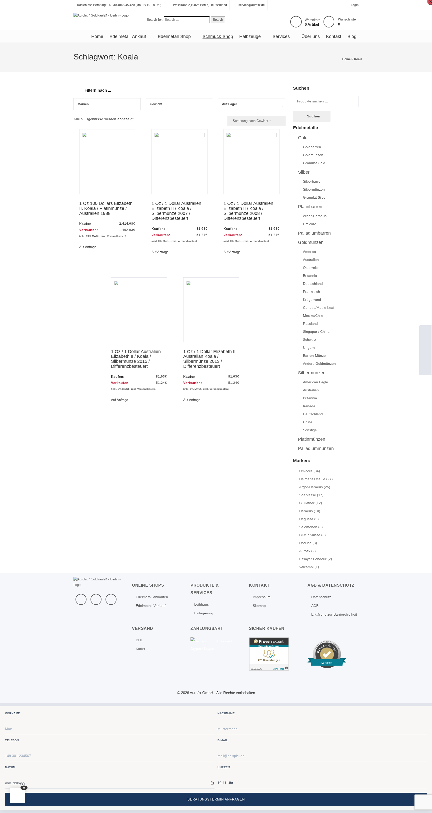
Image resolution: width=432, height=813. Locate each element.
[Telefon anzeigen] (425, 344)
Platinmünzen (311, 439)
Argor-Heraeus (314, 216)
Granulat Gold (314, 163)
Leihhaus (201, 604)
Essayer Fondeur (312, 559)
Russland (310, 324)
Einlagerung (203, 613)
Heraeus (306, 511)
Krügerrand (312, 300)
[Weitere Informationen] (101, 15)
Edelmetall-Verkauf (151, 606)
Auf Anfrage (87, 247)
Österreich (311, 268)
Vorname (12, 713)
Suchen (313, 116)
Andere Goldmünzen (319, 364)
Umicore (309, 224)
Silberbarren (312, 181)
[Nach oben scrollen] (421, 802)
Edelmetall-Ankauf (128, 36)
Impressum (261, 597)
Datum (10, 767)
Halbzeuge (250, 36)
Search (218, 19)
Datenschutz (321, 597)
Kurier (140, 649)
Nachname (226, 713)
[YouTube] (96, 599)
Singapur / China (316, 332)
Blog (352, 36)
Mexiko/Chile (313, 316)
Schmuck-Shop (217, 36)
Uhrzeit (224, 767)
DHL (139, 640)
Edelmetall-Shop (174, 36)
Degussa (306, 519)
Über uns (311, 36)
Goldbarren (312, 147)
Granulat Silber (315, 197)
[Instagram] (111, 599)
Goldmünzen (313, 155)
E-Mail (223, 740)
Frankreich (311, 292)
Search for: (155, 19)
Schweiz (309, 340)
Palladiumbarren (314, 233)
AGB (314, 606)
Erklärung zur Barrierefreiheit (334, 614)
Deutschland (313, 284)
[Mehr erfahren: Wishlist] (329, 22)
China (307, 422)
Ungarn (309, 348)
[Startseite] (425, 331)
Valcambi (306, 567)
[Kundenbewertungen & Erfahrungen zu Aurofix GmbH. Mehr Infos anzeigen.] (269, 654)
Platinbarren (310, 206)
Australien (311, 260)
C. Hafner (306, 503)
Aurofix (304, 551)
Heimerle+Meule (312, 479)
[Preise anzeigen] (425, 369)
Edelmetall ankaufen (152, 597)
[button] (17, 795)
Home (97, 36)
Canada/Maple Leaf (318, 308)
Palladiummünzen (316, 448)
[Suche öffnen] (425, 356)
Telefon (12, 740)
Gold (303, 137)
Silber (304, 172)
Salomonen (308, 527)
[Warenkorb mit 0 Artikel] (296, 21)
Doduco (305, 543)
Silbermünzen (314, 189)
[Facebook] (81, 599)
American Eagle (315, 382)
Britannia (310, 276)
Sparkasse (307, 495)
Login (354, 5)
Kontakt (333, 36)
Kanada (309, 406)
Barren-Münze (314, 356)
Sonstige (310, 430)
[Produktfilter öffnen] (77, 87)
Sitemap (259, 606)
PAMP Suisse (309, 535)
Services (281, 36)
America (309, 252)
